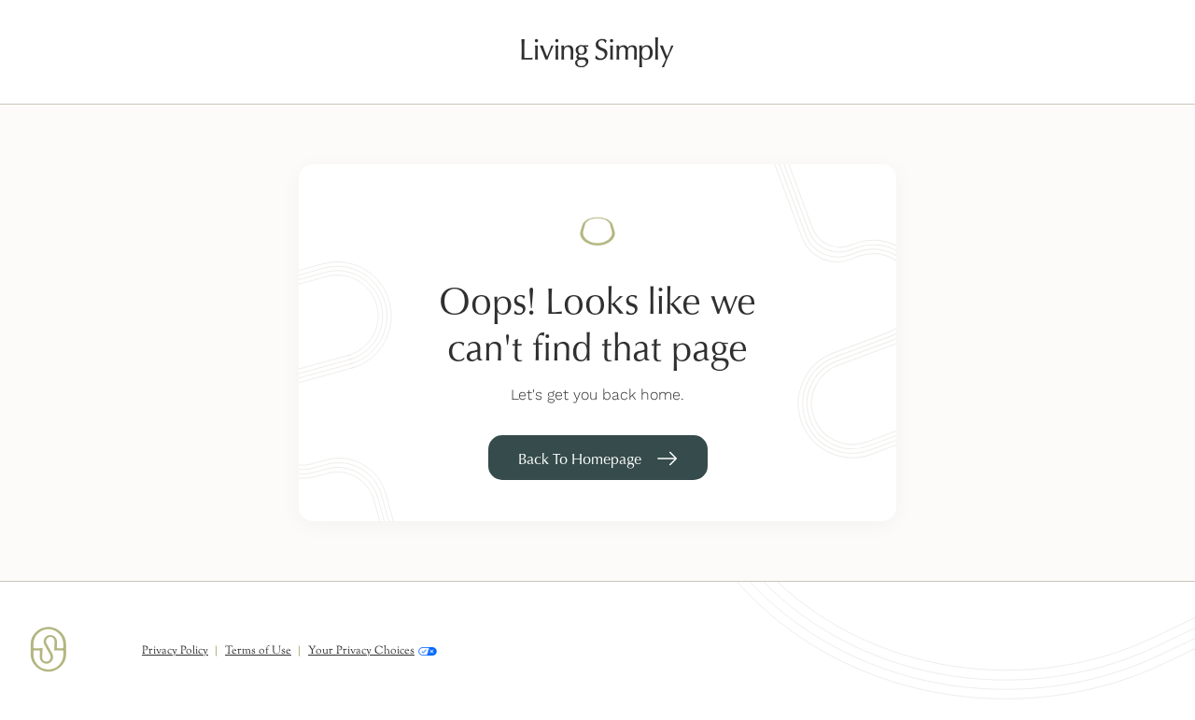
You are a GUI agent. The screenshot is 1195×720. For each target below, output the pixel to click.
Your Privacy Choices (361, 651)
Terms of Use (258, 650)
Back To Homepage (579, 458)
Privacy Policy (175, 650)
